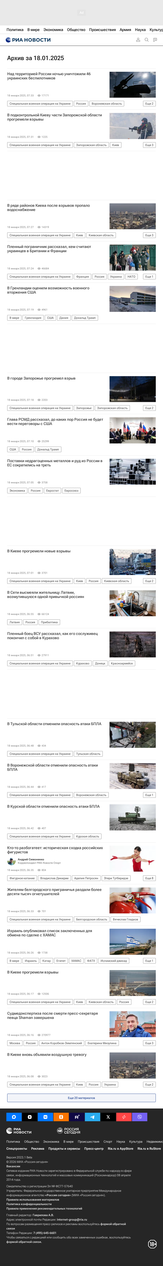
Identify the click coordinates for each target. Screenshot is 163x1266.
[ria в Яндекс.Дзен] (29, 1117)
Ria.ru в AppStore (120, 1149)
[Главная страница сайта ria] (27, 40)
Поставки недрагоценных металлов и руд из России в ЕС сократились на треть (55, 463)
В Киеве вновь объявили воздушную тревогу (47, 1054)
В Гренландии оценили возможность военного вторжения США (48, 290)
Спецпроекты (16, 1149)
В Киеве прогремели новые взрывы (38, 551)
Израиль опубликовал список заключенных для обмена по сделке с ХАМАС (49, 933)
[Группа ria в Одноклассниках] (61, 1117)
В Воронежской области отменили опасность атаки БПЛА (52, 767)
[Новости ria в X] (108, 1117)
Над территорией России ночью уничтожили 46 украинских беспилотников (49, 76)
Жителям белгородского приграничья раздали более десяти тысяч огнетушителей (54, 892)
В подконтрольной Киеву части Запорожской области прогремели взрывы (54, 117)
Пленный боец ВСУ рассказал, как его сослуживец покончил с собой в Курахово (52, 636)
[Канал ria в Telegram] (92, 1117)
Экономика (51, 1142)
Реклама (37, 1149)
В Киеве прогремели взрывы (32, 972)
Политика (13, 1142)
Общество (31, 1142)
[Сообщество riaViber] (139, 1117)
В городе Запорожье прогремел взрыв (41, 378)
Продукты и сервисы (64, 1149)
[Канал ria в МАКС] (14, 1117)
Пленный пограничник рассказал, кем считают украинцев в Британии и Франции (49, 249)
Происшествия (88, 1142)
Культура (135, 1142)
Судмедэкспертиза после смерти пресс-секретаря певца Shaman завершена (52, 1015)
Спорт (108, 1142)
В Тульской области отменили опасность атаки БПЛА (54, 724)
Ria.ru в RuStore (149, 1149)
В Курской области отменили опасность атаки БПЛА (53, 806)
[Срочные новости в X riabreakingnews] (124, 1117)
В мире (68, 1142)
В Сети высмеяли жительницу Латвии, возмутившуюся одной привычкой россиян (45, 594)
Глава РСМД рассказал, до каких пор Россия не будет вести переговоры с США (55, 421)
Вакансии (13, 1166)
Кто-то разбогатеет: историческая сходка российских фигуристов (55, 850)
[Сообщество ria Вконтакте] (45, 1117)
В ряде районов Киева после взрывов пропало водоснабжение (48, 207)
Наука (121, 1142)
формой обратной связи (23, 1241)
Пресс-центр (94, 1149)
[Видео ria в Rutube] (76, 1117)
